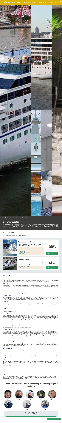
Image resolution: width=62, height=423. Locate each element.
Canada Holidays (8, 217)
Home (4, 217)
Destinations (26, 2)
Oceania (20, 217)
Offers (31, 2)
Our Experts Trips (42, 2)
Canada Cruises (14, 217)
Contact (36, 2)
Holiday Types (19, 2)
